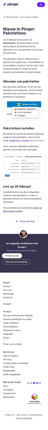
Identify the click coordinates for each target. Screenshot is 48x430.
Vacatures (8, 297)
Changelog (8, 389)
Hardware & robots (12, 330)
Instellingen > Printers (19, 140)
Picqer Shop (9, 367)
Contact (7, 286)
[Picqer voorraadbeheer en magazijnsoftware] (10, 5)
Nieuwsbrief (8, 397)
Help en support (10, 355)
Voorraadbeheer (10, 326)
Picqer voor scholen (12, 344)
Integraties (8, 334)
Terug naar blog (27, 221)
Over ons (7, 290)
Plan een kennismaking (16, 262)
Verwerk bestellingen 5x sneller (17, 319)
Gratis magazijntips (12, 374)
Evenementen (9, 393)
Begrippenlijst (9, 370)
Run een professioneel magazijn (18, 315)
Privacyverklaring (24, 418)
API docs (7, 359)
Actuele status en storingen (16, 363)
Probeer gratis (12, 255)
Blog (5, 386)
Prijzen (6, 337)
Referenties (8, 293)
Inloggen (7, 304)
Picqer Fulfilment (11, 323)
